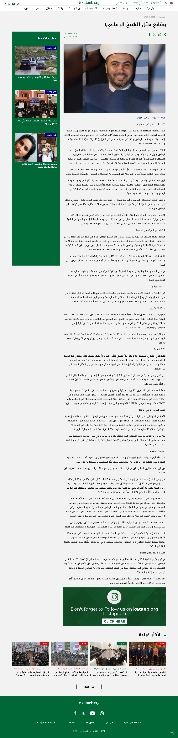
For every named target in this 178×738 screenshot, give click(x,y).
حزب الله (85, 668)
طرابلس (139, 117)
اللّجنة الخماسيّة (141, 668)
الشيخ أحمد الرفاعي (151, 117)
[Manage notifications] (172, 732)
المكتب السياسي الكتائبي (117, 668)
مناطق (49, 8)
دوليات (126, 8)
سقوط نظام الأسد (98, 668)
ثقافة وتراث (91, 8)
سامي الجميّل (44, 668)
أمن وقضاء (51, 48)
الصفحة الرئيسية (132, 722)
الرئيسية (151, 8)
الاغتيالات (17, 668)
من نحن (109, 722)
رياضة (60, 8)
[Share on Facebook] (149, 35)
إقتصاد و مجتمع (110, 8)
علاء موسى (162, 668)
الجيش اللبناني (61, 668)
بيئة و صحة (74, 8)
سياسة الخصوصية (46, 722)
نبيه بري (152, 668)
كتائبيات (26, 8)
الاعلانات (71, 722)
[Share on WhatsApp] (159, 35)
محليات (138, 8)
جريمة (163, 117)
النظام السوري (74, 668)
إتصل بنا (90, 722)
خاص (38, 8)
